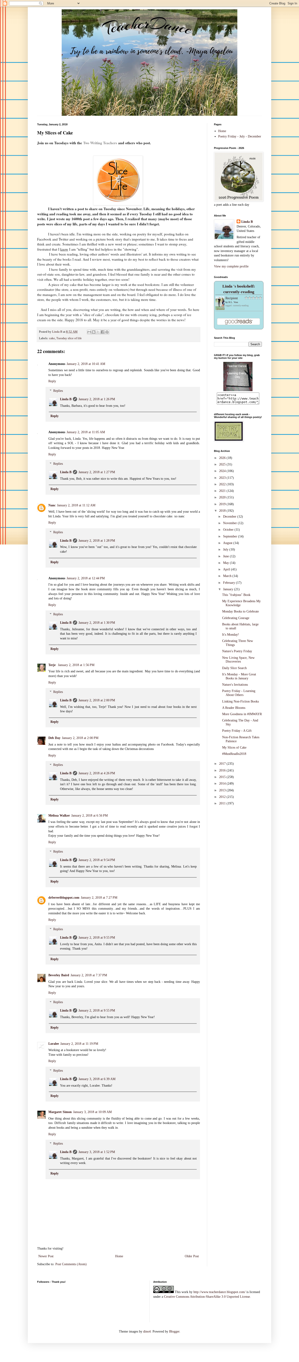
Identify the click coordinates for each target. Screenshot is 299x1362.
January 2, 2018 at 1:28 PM (96, 540)
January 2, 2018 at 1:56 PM (76, 665)
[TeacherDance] (238, 390)
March (227, 576)
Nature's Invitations (235, 684)
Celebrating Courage (235, 618)
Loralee (53, 1043)
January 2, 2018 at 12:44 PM (86, 578)
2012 (223, 797)
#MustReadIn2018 (234, 754)
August (228, 543)
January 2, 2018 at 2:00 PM (96, 700)
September (230, 536)
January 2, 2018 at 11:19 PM (79, 1043)
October (229, 529)
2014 (223, 783)
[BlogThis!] (93, 332)
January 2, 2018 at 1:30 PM (96, 622)
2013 (223, 790)
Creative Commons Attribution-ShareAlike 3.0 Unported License (207, 1296)
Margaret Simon (60, 1112)
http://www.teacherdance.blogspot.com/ (219, 1292)
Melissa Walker (59, 815)
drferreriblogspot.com (63, 897)
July (226, 549)
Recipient (231, 298)
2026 (223, 458)
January (228, 589)
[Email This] (89, 332)
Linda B (65, 399)
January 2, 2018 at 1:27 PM (96, 472)
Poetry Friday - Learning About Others (238, 693)
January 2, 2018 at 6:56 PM (89, 815)
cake (52, 338)
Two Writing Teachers (100, 142)
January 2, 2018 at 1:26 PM (96, 399)
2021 (223, 491)
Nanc (52, 505)
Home (119, 1256)
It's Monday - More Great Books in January (239, 676)
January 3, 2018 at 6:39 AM (96, 1079)
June (226, 556)
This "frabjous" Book (236, 595)
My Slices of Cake (234, 747)
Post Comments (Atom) (71, 1264)
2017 (223, 763)
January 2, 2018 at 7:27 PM (99, 897)
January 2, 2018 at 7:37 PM (89, 975)
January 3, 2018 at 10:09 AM (92, 1112)
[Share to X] (98, 332)
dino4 (147, 1331)
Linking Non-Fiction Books (240, 701)
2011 (223, 803)
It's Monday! (230, 634)
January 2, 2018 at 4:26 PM (96, 773)
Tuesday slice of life (69, 338)
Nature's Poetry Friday (237, 651)
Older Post (192, 1256)
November (230, 523)
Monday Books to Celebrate (240, 611)
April (227, 569)
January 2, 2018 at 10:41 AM (86, 364)
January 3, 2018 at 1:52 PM (96, 1152)
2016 (223, 770)
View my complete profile (231, 266)
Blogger (174, 1331)
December (230, 516)
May (226, 563)
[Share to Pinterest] (107, 332)
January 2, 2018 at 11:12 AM (76, 505)
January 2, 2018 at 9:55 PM (96, 937)
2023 (223, 477)
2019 (223, 504)
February (229, 582)
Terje (52, 665)
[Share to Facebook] (102, 332)
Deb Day (54, 738)
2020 (223, 497)
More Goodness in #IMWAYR (242, 714)
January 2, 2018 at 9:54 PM (96, 860)
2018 (223, 510)
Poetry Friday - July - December (239, 136)
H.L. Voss (233, 302)
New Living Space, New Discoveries (238, 659)
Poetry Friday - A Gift (237, 730)
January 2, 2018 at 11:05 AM (86, 432)
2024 (223, 471)
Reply (52, 381)
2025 (223, 464)
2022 (223, 484)
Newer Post (45, 1256)
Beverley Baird (58, 975)
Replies (58, 391)
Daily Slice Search (234, 668)
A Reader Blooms (233, 708)
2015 (223, 777)
